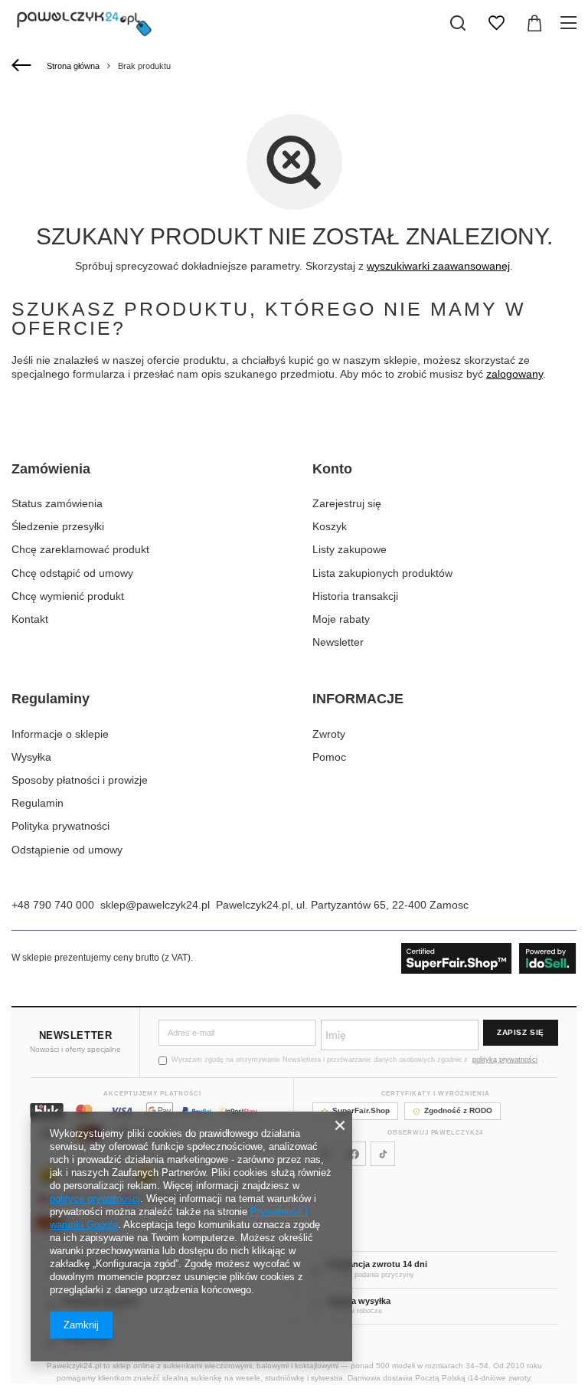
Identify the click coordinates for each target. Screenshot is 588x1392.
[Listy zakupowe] (496, 23)
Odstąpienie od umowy (66, 849)
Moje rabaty (341, 619)
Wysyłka (31, 757)
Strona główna (73, 65)
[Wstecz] (23, 66)
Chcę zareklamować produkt (80, 549)
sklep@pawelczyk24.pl (155, 905)
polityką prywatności (504, 1059)
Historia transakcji (355, 596)
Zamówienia (50, 469)
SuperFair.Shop (361, 1110)
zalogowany (514, 374)
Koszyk (329, 526)
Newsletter (338, 642)
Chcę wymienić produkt (67, 596)
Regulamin (37, 803)
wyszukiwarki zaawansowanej (438, 266)
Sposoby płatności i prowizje (79, 780)
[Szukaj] (458, 23)
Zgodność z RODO (458, 1110)
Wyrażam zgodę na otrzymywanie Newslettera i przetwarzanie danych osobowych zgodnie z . (358, 1059)
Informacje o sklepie (60, 734)
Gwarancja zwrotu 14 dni (377, 1264)
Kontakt (29, 619)
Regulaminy (50, 698)
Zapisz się (520, 1032)
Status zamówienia (57, 503)
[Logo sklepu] (84, 23)
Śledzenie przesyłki (57, 526)
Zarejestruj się (346, 503)
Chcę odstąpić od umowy (72, 573)
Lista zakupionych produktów (382, 573)
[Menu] (571, 23)
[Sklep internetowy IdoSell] (489, 958)
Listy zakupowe (349, 549)
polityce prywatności (95, 1198)
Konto (332, 469)
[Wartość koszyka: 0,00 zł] (534, 23)
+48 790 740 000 (52, 905)
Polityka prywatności (60, 826)
